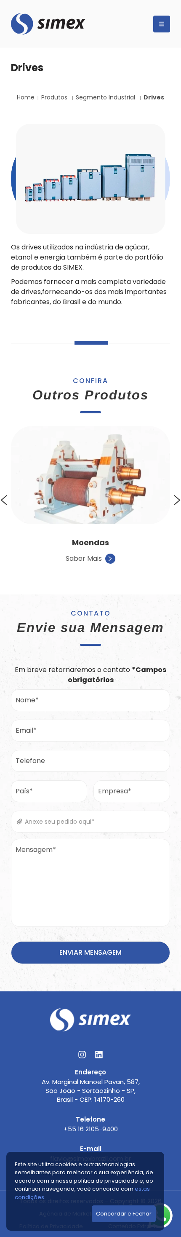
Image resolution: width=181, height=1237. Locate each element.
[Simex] (48, 24)
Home (26, 97)
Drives (154, 97)
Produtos (55, 97)
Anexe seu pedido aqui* (58, 821)
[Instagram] (82, 1054)
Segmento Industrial (106, 97)
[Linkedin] (98, 1054)
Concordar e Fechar (124, 1214)
